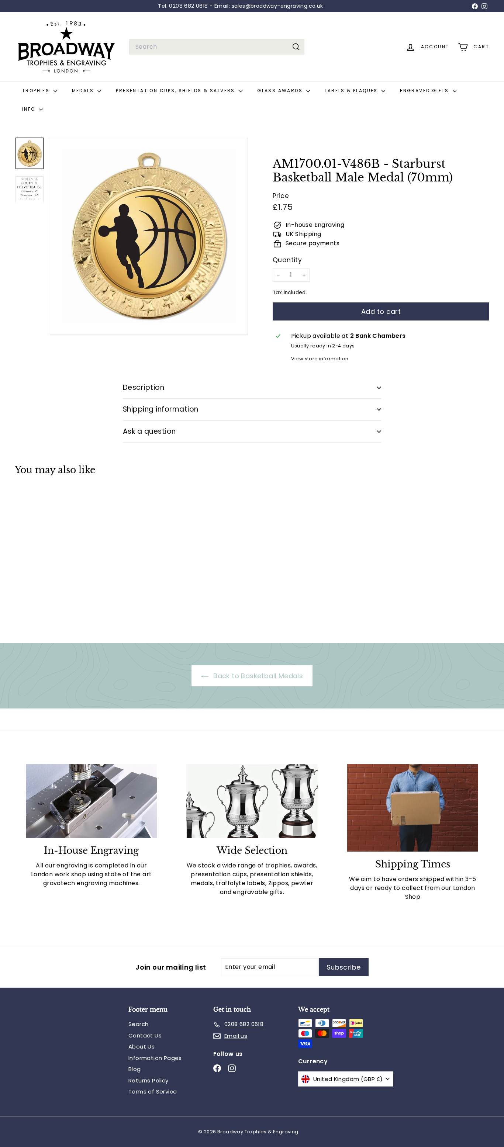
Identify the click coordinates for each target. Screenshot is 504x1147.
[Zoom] (149, 236)
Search (138, 1024)
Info (29, 109)
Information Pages (155, 1058)
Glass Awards (280, 90)
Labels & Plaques (352, 90)
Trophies (37, 90)
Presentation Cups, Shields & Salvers (176, 90)
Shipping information (161, 409)
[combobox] (216, 47)
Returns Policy (148, 1080)
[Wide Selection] (251, 801)
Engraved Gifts (425, 90)
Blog (134, 1069)
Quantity (287, 260)
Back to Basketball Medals (257, 675)
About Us (141, 1046)
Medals (84, 90)
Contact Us (145, 1035)
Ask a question (149, 431)
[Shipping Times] (412, 808)
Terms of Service (152, 1091)
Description (143, 387)
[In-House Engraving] (91, 801)
